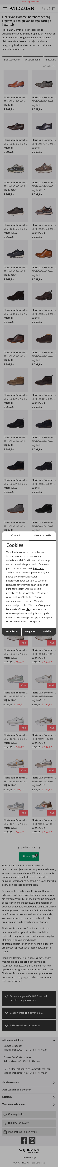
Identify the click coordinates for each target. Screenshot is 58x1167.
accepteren (12, 631)
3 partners (38, 569)
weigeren (30, 631)
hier (28, 609)
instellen (47, 631)
